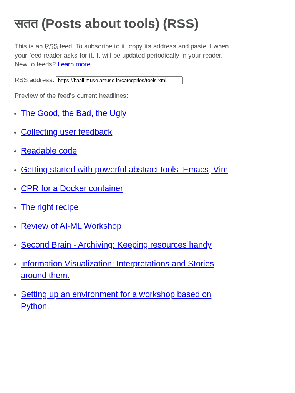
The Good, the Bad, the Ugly (73, 113)
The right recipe (49, 207)
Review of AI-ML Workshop (71, 226)
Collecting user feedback (66, 132)
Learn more (74, 64)
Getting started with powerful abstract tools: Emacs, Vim (124, 169)
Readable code (49, 150)
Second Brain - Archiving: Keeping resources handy (116, 244)
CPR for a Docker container (72, 188)
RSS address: (35, 80)
